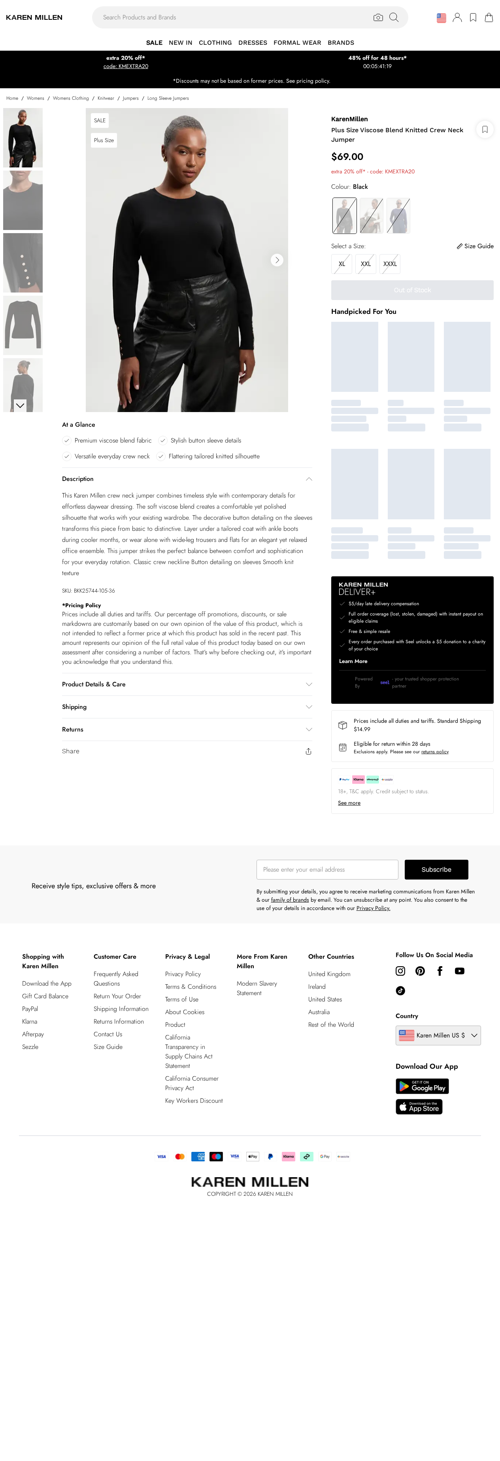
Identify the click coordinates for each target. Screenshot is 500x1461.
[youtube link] (459, 971)
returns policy (435, 751)
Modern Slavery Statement (257, 988)
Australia (319, 1011)
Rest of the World (331, 1024)
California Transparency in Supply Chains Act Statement (189, 1051)
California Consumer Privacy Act (192, 1083)
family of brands (290, 900)
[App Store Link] (422, 1096)
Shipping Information (121, 1008)
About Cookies (184, 1011)
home (12, 98)
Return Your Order (117, 996)
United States (325, 999)
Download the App (47, 983)
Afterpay (33, 1034)
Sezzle (30, 1046)
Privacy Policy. (374, 908)
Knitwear (106, 98)
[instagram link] (400, 971)
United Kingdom (329, 973)
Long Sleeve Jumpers (168, 98)
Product (175, 1024)
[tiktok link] (400, 991)
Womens (35, 98)
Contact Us (108, 1034)
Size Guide (108, 1046)
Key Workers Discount (194, 1100)
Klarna (29, 1021)
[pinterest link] (420, 971)
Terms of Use (181, 999)
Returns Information (119, 1021)
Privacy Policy (183, 973)
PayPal (30, 1008)
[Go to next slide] (277, 260)
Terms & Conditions (190, 986)
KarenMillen (349, 119)
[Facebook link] (440, 971)
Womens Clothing (71, 98)
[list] (187, 260)
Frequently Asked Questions (116, 978)
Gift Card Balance (45, 996)
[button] (441, 18)
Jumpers (131, 98)
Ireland (317, 986)
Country (407, 1015)
